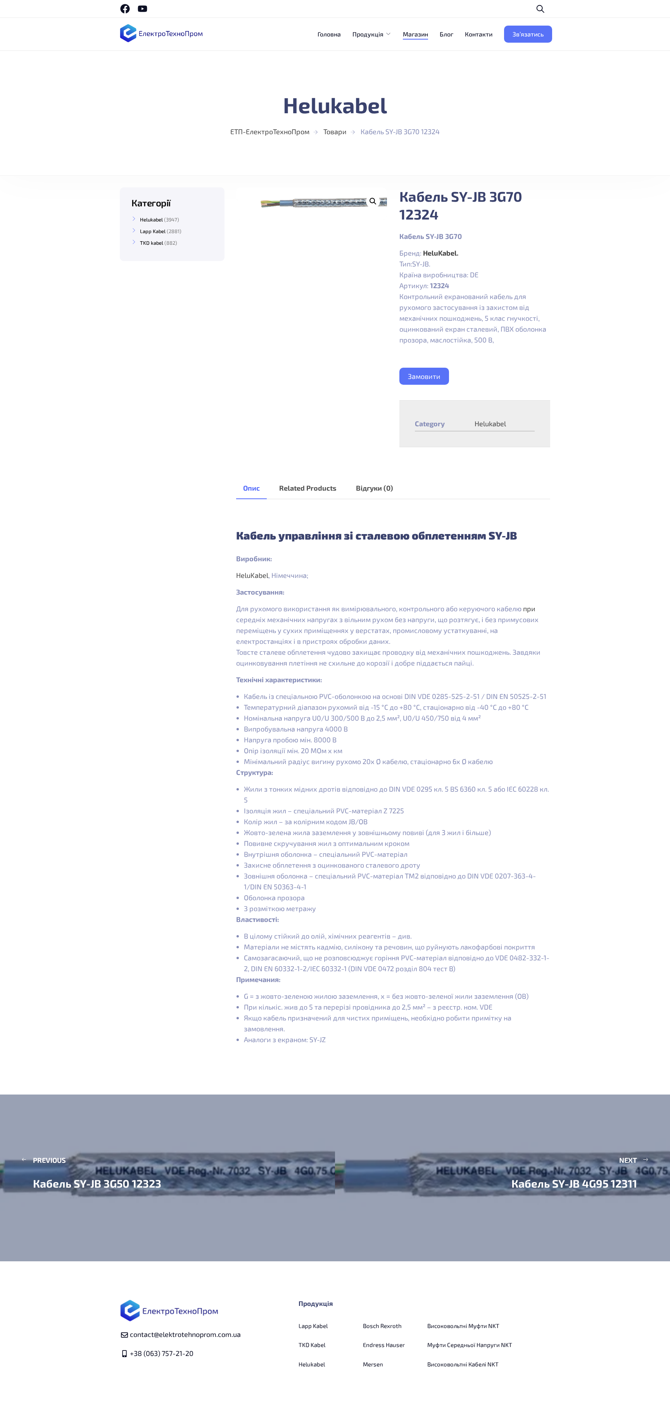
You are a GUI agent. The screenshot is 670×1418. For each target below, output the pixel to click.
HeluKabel (252, 575)
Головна (329, 34)
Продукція (367, 34)
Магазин (415, 34)
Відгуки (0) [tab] (374, 488)
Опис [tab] (251, 488)
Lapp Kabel (153, 231)
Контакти (478, 34)
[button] (373, 201)
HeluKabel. (440, 253)
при (529, 608)
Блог (446, 34)
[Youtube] (142, 9)
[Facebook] (125, 9)
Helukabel (490, 423)
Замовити (424, 376)
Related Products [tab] (308, 488)
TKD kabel (151, 243)
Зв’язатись (528, 34)
